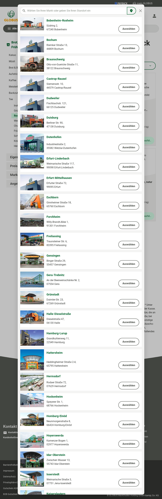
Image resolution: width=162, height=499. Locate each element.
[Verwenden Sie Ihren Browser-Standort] (131, 11)
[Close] (141, 11)
